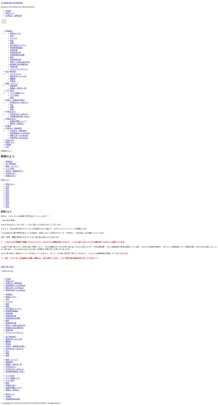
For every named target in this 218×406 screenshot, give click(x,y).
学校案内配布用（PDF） (15, 372)
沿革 (12, 36)
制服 (12, 43)
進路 (12, 109)
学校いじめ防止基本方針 (20, 62)
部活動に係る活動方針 (19, 64)
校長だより (10, 13)
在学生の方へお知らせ (19, 102)
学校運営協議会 (16, 48)
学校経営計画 (15, 52)
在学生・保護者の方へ (14, 171)
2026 (7, 186)
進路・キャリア (11, 83)
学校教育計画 (15, 60)
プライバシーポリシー (19, 69)
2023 (7, 193)
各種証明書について (18, 121)
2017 (7, 205)
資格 (12, 107)
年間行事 (13, 67)
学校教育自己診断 (17, 55)
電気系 (12, 81)
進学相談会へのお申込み (20, 133)
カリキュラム (15, 74)
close (7, 147)
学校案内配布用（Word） (20, 116)
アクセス (13, 38)
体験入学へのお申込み (19, 135)
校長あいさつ (15, 33)
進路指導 (13, 86)
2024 (7, 190)
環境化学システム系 (18, 76)
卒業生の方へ (10, 119)
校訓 (12, 41)
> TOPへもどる (7, 271)
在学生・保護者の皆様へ (15, 100)
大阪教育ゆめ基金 (12, 399)
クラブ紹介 (10, 91)
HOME (8, 279)
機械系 (12, 79)
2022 (7, 195)
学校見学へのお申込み (19, 138)
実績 (12, 98)
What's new (9, 140)
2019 (7, 201)
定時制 (8, 11)
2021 (7, 197)
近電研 (8, 126)
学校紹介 (9, 31)
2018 (7, 203)
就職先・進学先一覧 (18, 88)
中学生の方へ (10, 112)
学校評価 (13, 50)
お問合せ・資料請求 (13, 16)
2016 (7, 207)
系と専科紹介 (10, 71)
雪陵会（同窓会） (17, 124)
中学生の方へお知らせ (19, 114)
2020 (7, 199)
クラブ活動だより (17, 93)
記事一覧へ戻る (7, 267)
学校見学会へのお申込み (15, 290)
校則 (12, 57)
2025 (7, 188)
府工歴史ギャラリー (18, 45)
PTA (11, 105)
